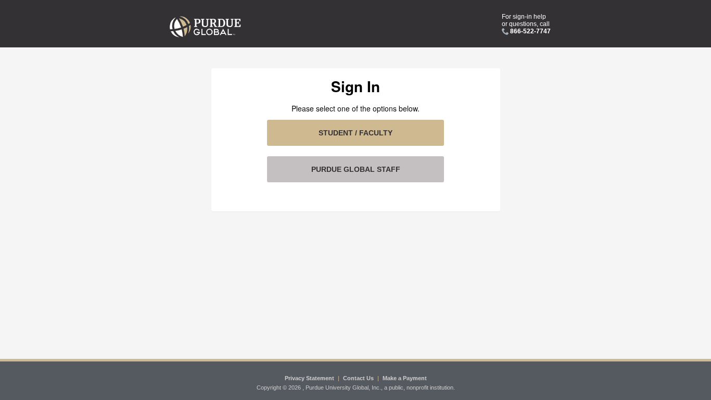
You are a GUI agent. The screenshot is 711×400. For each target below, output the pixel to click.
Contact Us (358, 378)
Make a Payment (405, 378)
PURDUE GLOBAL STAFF (355, 169)
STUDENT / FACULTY (355, 133)
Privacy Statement (309, 378)
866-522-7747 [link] (530, 31)
